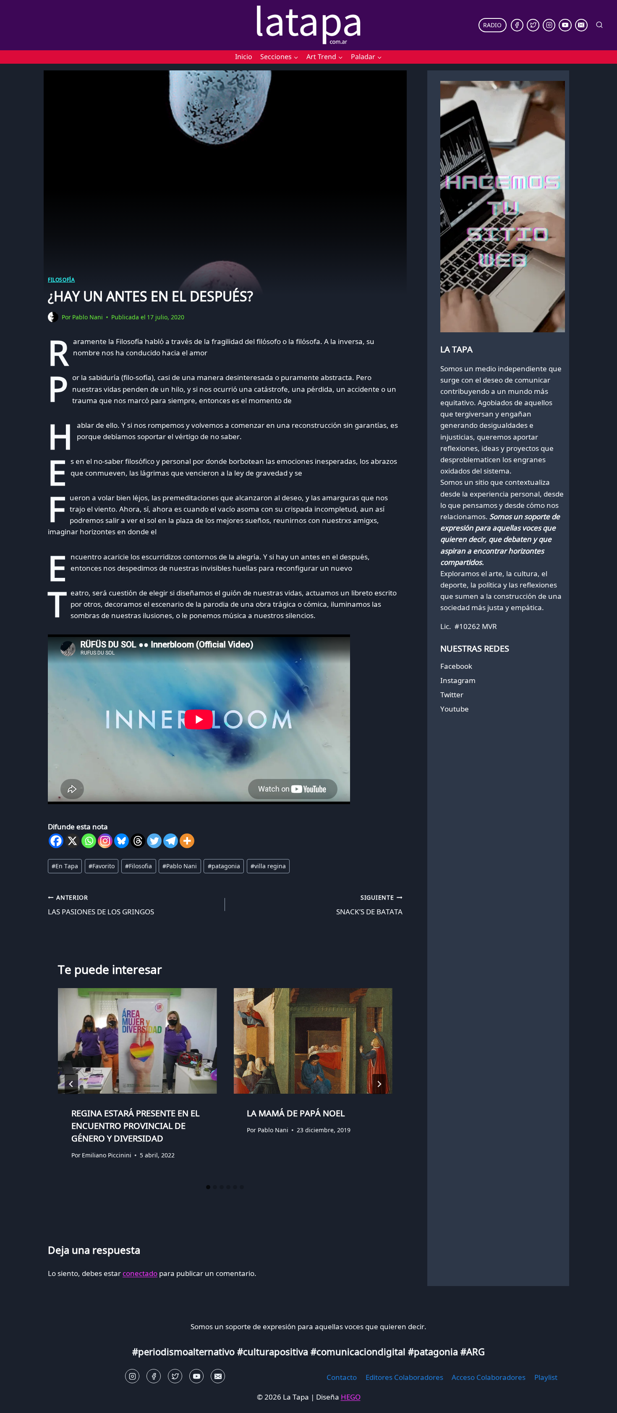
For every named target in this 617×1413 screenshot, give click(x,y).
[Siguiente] (379, 1084)
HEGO (351, 1397)
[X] (72, 840)
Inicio (243, 56)
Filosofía (61, 279)
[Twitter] (533, 25)
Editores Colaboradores (404, 1377)
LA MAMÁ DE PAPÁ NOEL (296, 1113)
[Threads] (138, 840)
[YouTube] (565, 25)
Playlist (545, 1377)
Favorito (102, 866)
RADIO (492, 25)
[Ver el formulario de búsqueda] (599, 25)
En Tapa (65, 866)
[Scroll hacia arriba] (21, 1400)
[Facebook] (517, 25)
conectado (140, 1273)
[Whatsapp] (88, 840)
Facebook (456, 666)
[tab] (208, 1187)
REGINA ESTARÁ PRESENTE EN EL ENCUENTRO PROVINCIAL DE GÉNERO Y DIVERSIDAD (135, 1126)
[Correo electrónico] (581, 25)
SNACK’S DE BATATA (369, 905)
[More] (187, 840)
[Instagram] (549, 25)
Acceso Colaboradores (488, 1377)
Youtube (454, 709)
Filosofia (138, 866)
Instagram (458, 680)
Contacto (342, 1377)
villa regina (268, 866)
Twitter (451, 694)
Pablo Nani (87, 317)
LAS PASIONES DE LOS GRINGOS (101, 905)
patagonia (224, 866)
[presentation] (137, 1041)
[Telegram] (170, 840)
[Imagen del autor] (53, 317)
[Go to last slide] (71, 1084)
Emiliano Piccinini (106, 1155)
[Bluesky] (121, 840)
